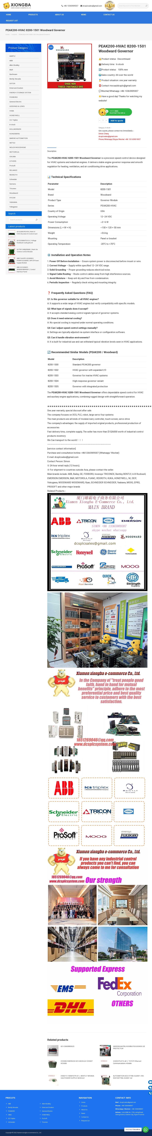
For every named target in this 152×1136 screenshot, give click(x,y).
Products (84, 1106)
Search (36, 220)
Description (51, 151)
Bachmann (13, 74)
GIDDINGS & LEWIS (17, 106)
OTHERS (12, 161)
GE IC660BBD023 (67, 1046)
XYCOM (12, 197)
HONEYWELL (14, 115)
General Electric (15, 102)
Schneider (13, 179)
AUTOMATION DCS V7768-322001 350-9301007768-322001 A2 (128, 1077)
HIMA (11, 111)
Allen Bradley (14, 65)
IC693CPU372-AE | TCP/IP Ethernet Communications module (127, 1062)
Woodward (13, 193)
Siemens (12, 184)
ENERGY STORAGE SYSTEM (20, 92)
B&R (11, 70)
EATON (12, 83)
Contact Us (85, 1117)
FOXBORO (13, 97)
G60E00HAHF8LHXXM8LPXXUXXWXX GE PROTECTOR (129, 1047)
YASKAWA (13, 202)
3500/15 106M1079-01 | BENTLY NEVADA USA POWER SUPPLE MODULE (77, 1077)
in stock (107, 128)
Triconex (12, 188)
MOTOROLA (14, 152)
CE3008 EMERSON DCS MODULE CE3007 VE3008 (77, 1062)
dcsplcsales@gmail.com (92, 6)
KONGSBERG (14, 133)
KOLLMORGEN (15, 129)
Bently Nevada (15, 79)
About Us (84, 1110)
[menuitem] (7, 14)
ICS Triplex (13, 120)
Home (83, 1102)
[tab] (51, 150)
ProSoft (12, 165)
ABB (11, 60)
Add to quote (117, 120)
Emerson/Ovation (16, 88)
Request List (85, 1121)
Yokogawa (13, 207)
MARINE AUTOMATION (18, 138)
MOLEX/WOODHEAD (17, 147)
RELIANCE (13, 170)
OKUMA (12, 156)
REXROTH (13, 175)
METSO (12, 143)
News (83, 1113)
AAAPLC (12, 56)
